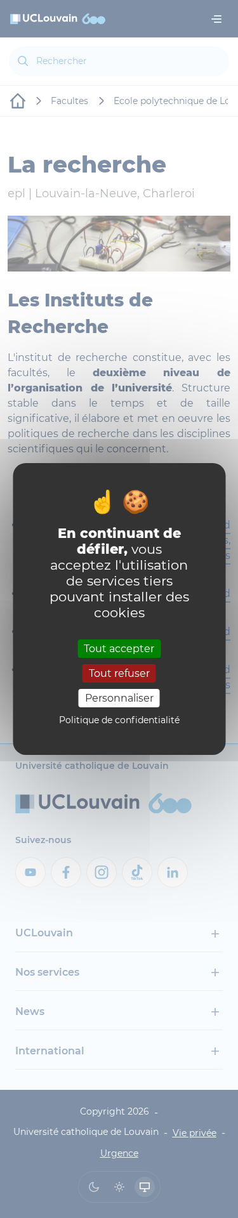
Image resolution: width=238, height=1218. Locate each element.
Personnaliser (119, 698)
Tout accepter (119, 648)
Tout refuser (119, 673)
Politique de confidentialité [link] (119, 720)
